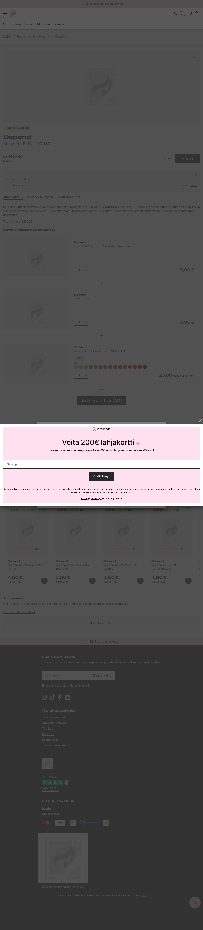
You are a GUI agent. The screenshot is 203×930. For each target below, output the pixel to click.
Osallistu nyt (101, 476)
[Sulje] (200, 421)
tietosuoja (96, 498)
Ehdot (84, 498)
